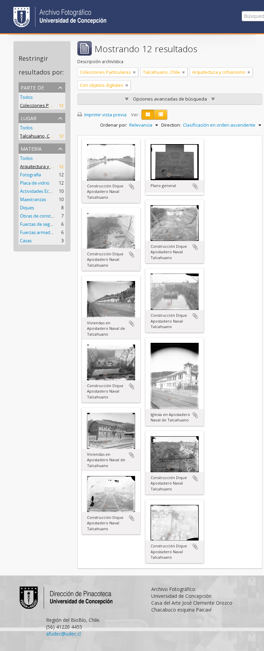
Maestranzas (33, 199)
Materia (31, 148)
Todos (26, 97)
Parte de (32, 87)
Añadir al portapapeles (131, 186)
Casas (26, 240)
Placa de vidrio (35, 183)
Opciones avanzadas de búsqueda (170, 99)
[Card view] (147, 114)
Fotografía (30, 175)
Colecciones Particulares (45, 105)
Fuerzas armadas (37, 232)
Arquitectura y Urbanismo (46, 166)
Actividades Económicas (44, 191)
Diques (27, 208)
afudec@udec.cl (63, 633)
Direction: (171, 125)
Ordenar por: (113, 125)
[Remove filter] (134, 72)
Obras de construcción (43, 216)
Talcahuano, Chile (38, 136)
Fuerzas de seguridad (41, 224)
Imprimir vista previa (104, 115)
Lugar (28, 117)
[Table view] (160, 114)
